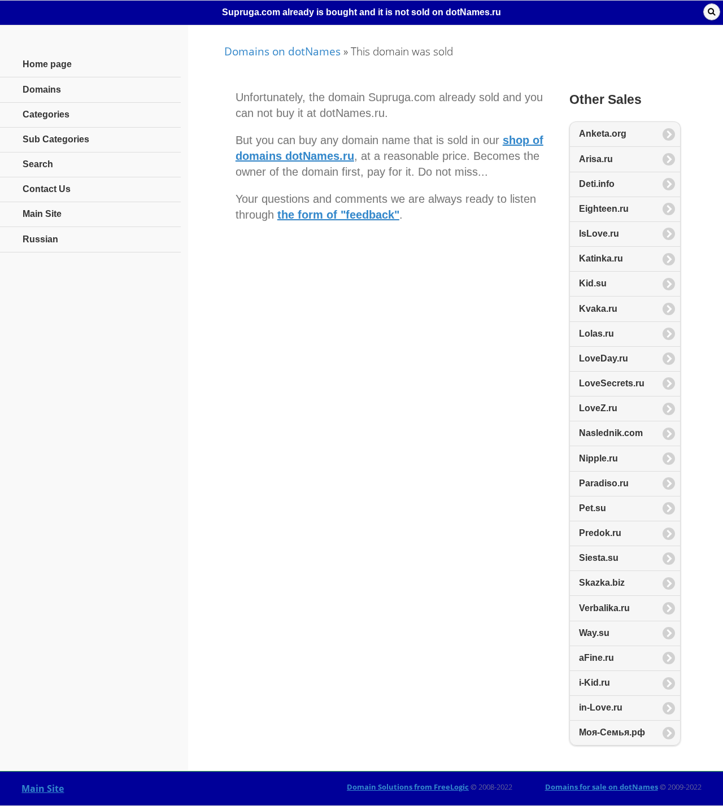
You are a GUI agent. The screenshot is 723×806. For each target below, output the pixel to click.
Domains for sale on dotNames (601, 787)
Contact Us (47, 189)
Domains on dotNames (282, 51)
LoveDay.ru (603, 358)
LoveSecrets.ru (611, 383)
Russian (40, 239)
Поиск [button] (711, 11)
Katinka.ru (601, 258)
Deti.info (597, 184)
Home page (47, 64)
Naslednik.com (611, 433)
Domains (42, 89)
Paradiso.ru (604, 483)
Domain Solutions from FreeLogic (408, 787)
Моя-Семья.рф (612, 732)
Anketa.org (602, 133)
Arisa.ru (596, 159)
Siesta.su (599, 558)
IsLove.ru (599, 233)
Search (38, 164)
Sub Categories (56, 139)
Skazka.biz (602, 582)
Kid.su (593, 283)
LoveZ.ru (598, 408)
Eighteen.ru (604, 209)
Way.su (594, 633)
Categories (46, 114)
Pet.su (592, 508)
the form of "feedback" (338, 214)
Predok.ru (600, 533)
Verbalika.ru (604, 608)
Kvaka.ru (598, 308)
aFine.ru (596, 658)
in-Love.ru (600, 707)
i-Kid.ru (594, 682)
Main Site (42, 788)
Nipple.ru (598, 458)
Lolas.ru (596, 333)
